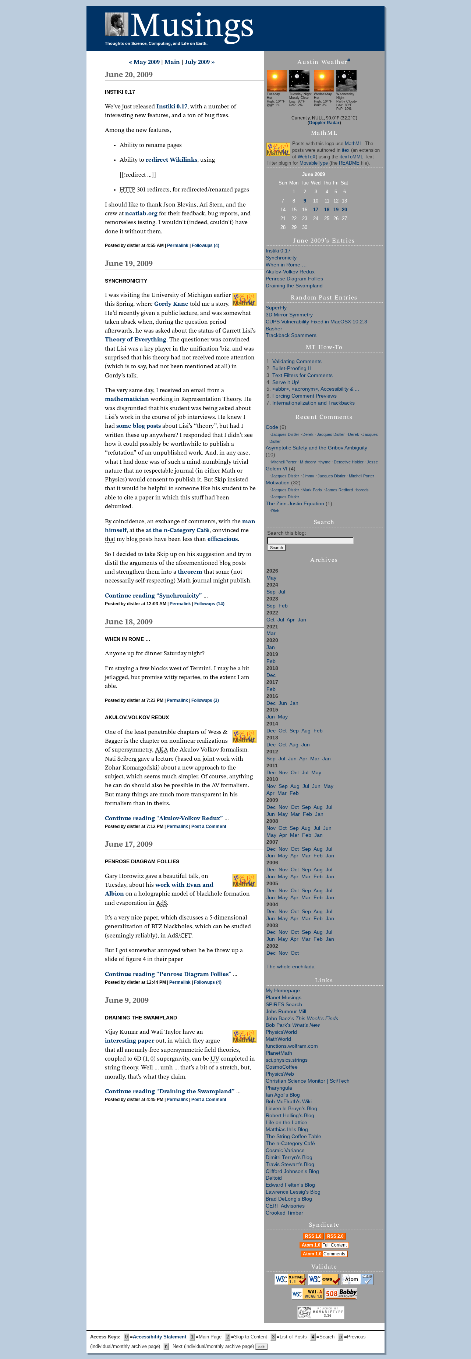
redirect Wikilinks (171, 160)
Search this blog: (286, 533)
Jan (302, 620)
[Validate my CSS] (324, 1283)
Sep (271, 592)
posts (153, 426)
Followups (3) (205, 700)
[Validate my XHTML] (291, 1283)
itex (346, 150)
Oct (270, 620)
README (349, 163)
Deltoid (274, 1178)
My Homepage (283, 990)
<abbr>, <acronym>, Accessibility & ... (315, 389)
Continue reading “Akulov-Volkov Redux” (164, 818)
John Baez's (302, 1018)
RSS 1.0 (313, 1236)
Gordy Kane (171, 304)
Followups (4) (205, 245)
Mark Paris (312, 490)
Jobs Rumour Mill (286, 1011)
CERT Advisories (285, 1206)
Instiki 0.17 (278, 251)
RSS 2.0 (335, 1236)
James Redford (339, 490)
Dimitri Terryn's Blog (289, 1157)
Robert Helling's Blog (290, 1115)
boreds (362, 490)
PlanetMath (279, 1053)
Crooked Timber (284, 1213)
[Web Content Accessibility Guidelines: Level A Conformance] (307, 1298)
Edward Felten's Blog (290, 1185)
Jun (283, 703)
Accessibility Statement (159, 1337)
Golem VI (276, 468)
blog (139, 426)
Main (172, 62)
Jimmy (308, 476)
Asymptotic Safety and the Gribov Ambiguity (316, 448)
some (123, 426)
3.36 (328, 1315)
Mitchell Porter (284, 462)
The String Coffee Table (293, 1136)
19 (336, 209)
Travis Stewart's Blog (290, 1164)
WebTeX (307, 156)
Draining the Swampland (294, 285)
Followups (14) (209, 603)
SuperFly (276, 308)
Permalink (177, 245)
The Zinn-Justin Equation (295, 503)
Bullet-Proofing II (291, 368)
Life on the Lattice (286, 1122)
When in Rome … (286, 265)
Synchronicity (281, 258)
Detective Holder (349, 462)
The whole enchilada (290, 966)
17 (315, 209)
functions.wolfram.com (292, 1046)
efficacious (223, 539)
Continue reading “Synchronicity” (153, 596)
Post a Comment (208, 826)
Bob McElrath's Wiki (289, 1101)
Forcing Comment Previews (304, 396)
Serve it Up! (286, 382)
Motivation (278, 482)
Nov (283, 772)
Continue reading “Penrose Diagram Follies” (168, 974)
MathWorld (278, 1039)
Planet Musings (283, 997)
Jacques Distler (285, 434)
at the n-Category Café (177, 530)
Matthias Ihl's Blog (287, 1129)
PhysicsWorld (281, 1032)
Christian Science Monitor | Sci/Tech (308, 1081)
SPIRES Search (284, 1004)
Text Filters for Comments (302, 375)
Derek (308, 434)
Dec (271, 675)
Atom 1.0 (324, 1245)
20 (344, 209)
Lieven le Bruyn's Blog (291, 1108)
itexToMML (351, 156)
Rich (275, 511)
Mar (271, 633)
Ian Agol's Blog (283, 1095)
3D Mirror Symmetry (289, 315)
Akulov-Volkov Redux (290, 272)
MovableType (314, 163)
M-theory (308, 462)
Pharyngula (279, 1088)
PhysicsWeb (280, 1074)
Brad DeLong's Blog (289, 1199)
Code (272, 427)
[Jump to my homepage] (117, 27)
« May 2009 (144, 62)
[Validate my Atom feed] (357, 1283)
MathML (353, 143)
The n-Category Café (290, 1143)
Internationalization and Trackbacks (313, 403)
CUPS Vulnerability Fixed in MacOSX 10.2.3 (316, 321)
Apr (291, 620)
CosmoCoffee (282, 1067)
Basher (274, 328)
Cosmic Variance (285, 1150)
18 (326, 209)
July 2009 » (200, 62)
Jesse (372, 462)
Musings (192, 27)
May (271, 578)
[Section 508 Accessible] (341, 1298)
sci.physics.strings (287, 1060)
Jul (282, 592)
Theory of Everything (135, 340)
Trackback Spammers (291, 335)
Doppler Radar (324, 122)
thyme (324, 462)
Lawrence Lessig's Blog (293, 1192)
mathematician (127, 399)
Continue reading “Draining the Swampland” (170, 1092)
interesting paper (129, 1041)
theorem (190, 572)
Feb (283, 606)
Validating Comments (297, 361)
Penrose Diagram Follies (294, 279)
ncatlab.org (141, 214)
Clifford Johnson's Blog (292, 1171)
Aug (306, 731)
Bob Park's (293, 1025)
